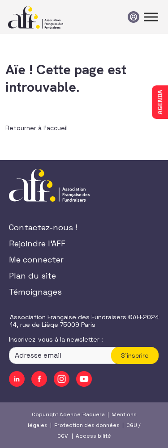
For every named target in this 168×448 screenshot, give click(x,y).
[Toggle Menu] (151, 17)
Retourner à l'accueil (36, 128)
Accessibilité (93, 436)
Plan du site (32, 275)
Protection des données (87, 425)
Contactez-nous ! (43, 227)
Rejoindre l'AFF (37, 243)
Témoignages (35, 292)
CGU (131, 425)
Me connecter (36, 259)
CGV (62, 436)
